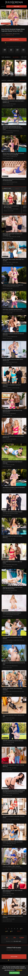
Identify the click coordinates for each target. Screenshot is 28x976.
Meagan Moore (9, 33)
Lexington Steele (15, 262)
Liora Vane (8, 103)
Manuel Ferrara (16, 33)
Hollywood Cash (14, 156)
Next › (19, 931)
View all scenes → (23, 80)
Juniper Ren (8, 919)
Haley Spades (8, 236)
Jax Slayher (14, 767)
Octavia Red (8, 182)
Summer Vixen (9, 691)
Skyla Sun (8, 538)
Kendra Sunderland (9, 614)
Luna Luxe (8, 867)
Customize (19, 970)
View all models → (16, 57)
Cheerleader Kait (9, 286)
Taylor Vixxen (8, 262)
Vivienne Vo (8, 156)
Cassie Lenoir (8, 665)
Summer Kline (8, 767)
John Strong (14, 691)
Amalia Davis (8, 362)
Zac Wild (18, 236)
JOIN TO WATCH (14, 39)
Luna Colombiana (9, 640)
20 (11, 931)
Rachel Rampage (9, 130)
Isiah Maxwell (13, 413)
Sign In (3, 6)
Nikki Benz (8, 439)
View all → (17, 188)
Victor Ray (17, 819)
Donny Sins (14, 236)
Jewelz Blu (8, 742)
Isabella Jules (8, 843)
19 (7, 931)
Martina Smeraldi (9, 793)
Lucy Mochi (8, 336)
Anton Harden (13, 103)
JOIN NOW (16, 6)
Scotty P (23, 310)
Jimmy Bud (17, 387)
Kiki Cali (7, 513)
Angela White (9, 208)
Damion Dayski (15, 208)
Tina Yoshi (8, 413)
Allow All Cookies (14, 972)
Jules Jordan (12, 538)
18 (21, 928)
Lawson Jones (18, 310)
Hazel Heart (8, 310)
